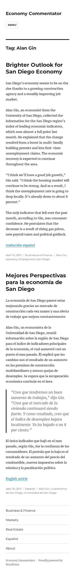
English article (17, 479)
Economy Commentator (34, 13)
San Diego (43, 259)
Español (30, 488)
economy (12, 259)
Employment (27, 259)
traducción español (20, 245)
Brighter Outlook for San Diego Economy (34, 68)
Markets (12, 520)
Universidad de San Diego (40, 492)
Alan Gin (61, 255)
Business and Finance (38, 255)
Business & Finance (21, 510)
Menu (12, 24)
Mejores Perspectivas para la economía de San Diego (36, 282)
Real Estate (14, 529)
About (10, 548)
